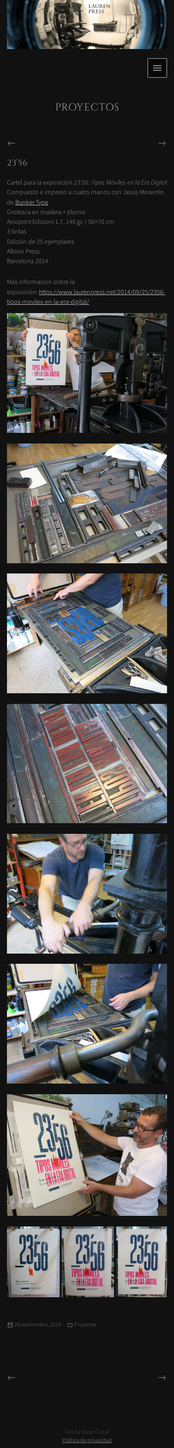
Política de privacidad (87, 1440)
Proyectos (85, 1325)
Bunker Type (31, 202)
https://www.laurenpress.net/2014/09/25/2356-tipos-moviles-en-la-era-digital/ (86, 297)
